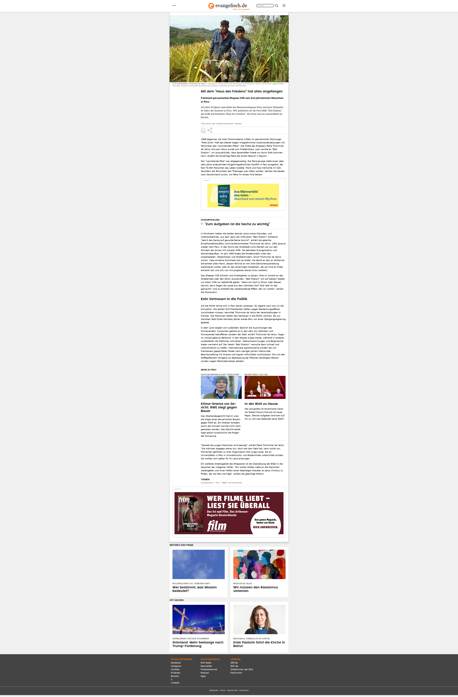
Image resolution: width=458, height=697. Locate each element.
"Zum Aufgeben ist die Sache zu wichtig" (237, 224)
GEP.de (234, 662)
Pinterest (175, 672)
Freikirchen (236, 672)
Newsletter (206, 666)
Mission (239, 124)
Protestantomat (209, 669)
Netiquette (213, 690)
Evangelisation (207, 483)
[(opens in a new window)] (243, 195)
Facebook (176, 662)
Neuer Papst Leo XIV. (256, 374)
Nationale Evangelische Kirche (251, 638)
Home (203, 130)
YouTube (175, 669)
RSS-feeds (206, 662)
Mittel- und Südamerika (232, 483)
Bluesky (175, 676)
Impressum (244, 690)
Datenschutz (232, 690)
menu (173, 5)
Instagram (176, 666)
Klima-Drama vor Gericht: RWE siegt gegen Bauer (219, 407)
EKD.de (234, 666)
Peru (218, 483)
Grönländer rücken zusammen (190, 638)
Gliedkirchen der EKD (241, 669)
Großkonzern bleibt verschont (220, 374)
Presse (222, 690)
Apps (203, 676)
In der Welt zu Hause (261, 403)
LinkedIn (175, 682)
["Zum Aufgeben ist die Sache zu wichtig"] (202, 223)
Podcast (205, 672)
